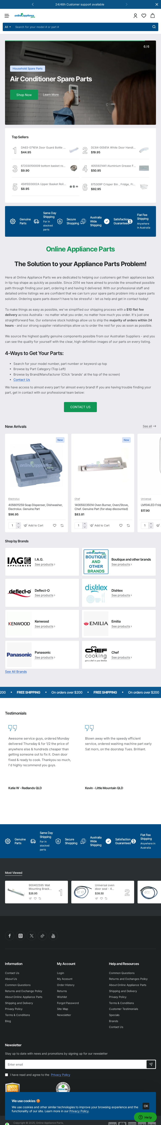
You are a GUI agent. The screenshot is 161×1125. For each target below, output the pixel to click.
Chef (77, 499)
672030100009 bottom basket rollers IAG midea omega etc (43, 165)
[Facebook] (9, 935)
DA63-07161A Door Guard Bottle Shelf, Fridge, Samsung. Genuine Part (43, 147)
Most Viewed (13, 872)
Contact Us (21, 380)
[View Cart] (152, 15)
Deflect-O (42, 590)
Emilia (116, 621)
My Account (66, 964)
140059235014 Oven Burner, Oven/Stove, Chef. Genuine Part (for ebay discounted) (102, 506)
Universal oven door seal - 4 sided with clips (105, 887)
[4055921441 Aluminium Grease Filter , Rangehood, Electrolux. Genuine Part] (144, 168)
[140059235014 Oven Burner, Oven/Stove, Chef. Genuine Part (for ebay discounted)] (102, 465)
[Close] (156, 4)
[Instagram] (20, 935)
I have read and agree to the (39, 1074)
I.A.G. (39, 559)
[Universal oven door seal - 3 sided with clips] (148, 892)
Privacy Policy (78, 1111)
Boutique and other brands (131, 559)
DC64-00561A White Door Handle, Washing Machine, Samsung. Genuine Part (113, 147)
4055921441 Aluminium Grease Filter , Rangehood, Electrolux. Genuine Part (113, 165)
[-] (18, 527)
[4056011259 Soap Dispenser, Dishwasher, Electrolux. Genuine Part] (36, 465)
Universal (146, 499)
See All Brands (16, 672)
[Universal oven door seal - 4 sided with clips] (82, 892)
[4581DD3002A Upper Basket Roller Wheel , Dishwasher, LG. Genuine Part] (74, 186)
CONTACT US (80, 407)
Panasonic (43, 652)
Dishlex (117, 590)
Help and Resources (124, 964)
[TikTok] (42, 935)
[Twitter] (31, 935)
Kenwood (42, 621)
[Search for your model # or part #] (154, 27)
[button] (127, 4)
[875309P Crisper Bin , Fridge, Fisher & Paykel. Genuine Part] (144, 186)
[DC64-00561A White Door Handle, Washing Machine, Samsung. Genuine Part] (144, 150)
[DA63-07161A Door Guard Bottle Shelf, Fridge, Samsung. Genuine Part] (74, 150)
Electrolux (13, 499)
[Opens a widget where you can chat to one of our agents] (145, 1117)
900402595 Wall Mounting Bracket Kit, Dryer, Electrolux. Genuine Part (40, 887)
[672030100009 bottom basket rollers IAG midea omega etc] (74, 168)
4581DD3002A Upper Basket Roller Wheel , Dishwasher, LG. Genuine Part (43, 184)
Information (13, 964)
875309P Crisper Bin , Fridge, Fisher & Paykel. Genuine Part (113, 184)
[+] (18, 524)
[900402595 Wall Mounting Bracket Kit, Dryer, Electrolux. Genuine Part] (16, 892)
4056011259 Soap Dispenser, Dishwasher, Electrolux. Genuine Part (35, 506)
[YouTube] (53, 935)
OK (146, 1106)
